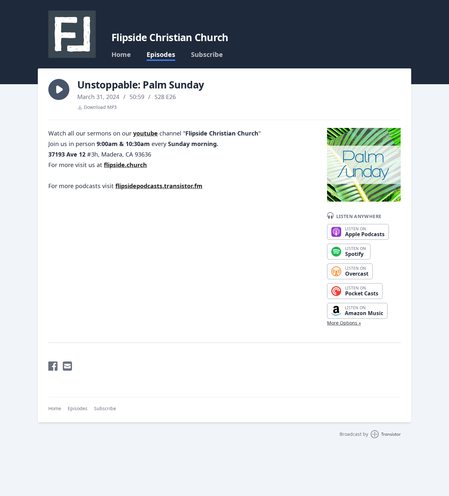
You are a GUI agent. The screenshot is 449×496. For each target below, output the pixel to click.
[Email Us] (67, 366)
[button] (58, 89)
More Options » (344, 323)
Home (121, 54)
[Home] (72, 34)
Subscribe (207, 54)
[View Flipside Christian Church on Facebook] (53, 366)
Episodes (161, 54)
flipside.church (125, 165)
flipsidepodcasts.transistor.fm (158, 186)
